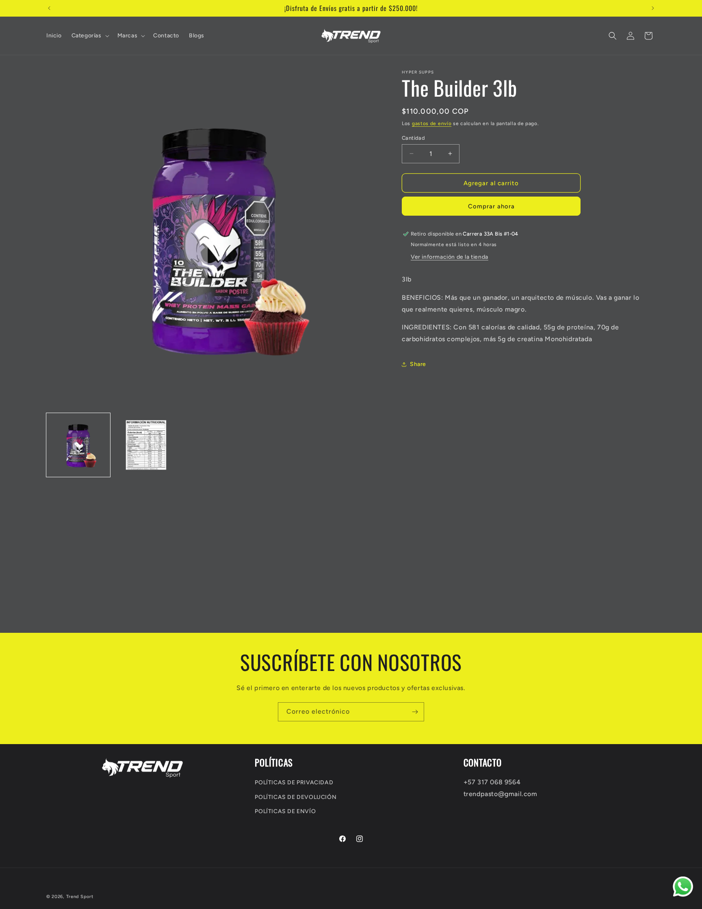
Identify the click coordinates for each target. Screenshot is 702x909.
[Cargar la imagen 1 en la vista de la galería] (78, 445)
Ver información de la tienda (449, 256)
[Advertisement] (244, 576)
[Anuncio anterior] (49, 8)
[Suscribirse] (415, 711)
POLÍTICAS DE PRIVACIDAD (294, 782)
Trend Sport (79, 896)
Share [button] (418, 364)
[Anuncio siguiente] (653, 8)
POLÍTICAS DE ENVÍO (285, 810)
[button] (90, 35)
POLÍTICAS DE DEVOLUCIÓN (295, 796)
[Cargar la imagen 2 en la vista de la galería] (146, 445)
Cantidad (413, 137)
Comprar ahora (491, 206)
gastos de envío (432, 123)
